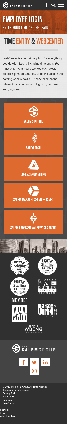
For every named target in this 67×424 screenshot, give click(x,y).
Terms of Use (9, 396)
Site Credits (8, 403)
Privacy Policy (10, 393)
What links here (7, 416)
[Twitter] (34, 362)
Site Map (7, 400)
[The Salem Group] (17, 6)
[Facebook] (23, 362)
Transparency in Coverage (16, 390)
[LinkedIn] (45, 362)
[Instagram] (34, 370)
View (2, 413)
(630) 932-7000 (47, 5)
